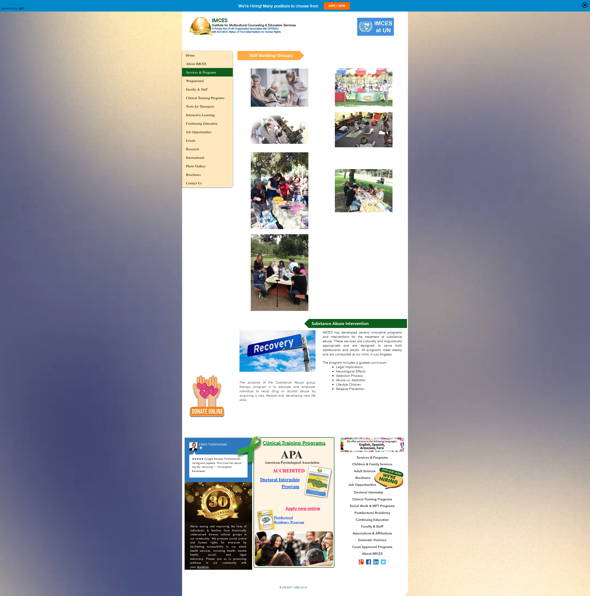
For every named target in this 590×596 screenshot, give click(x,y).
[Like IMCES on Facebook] (368, 561)
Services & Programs (201, 72)
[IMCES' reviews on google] (361, 561)
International (195, 157)
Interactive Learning (200, 114)
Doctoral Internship (280, 479)
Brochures (193, 174)
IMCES (219, 20)
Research (192, 149)
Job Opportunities (199, 132)
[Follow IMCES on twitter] (383, 561)
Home (190, 55)
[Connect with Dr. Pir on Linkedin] (375, 561)
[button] (270, 55)
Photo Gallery (196, 166)
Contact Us (194, 183)
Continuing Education (202, 123)
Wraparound (195, 80)
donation (203, 567)
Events (190, 140)
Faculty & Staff (196, 89)
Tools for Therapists (200, 106)
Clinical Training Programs (205, 97)
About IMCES (196, 63)
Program (290, 486)
